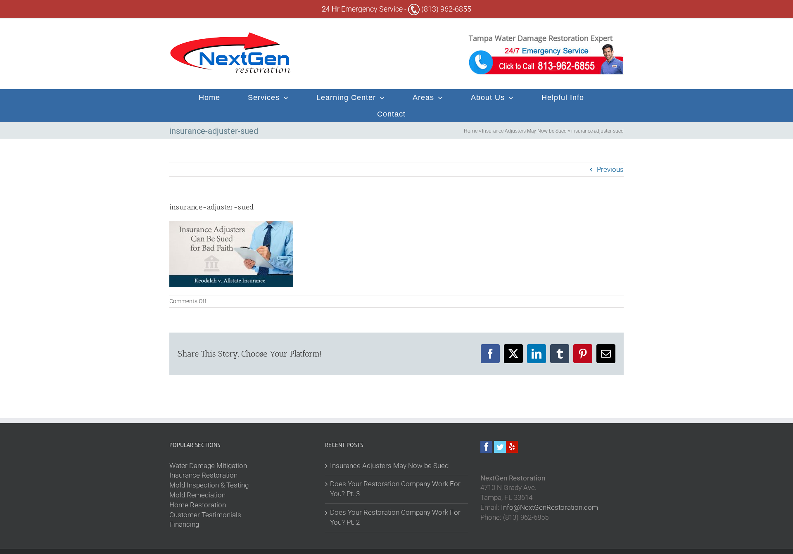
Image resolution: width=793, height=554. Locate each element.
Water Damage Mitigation (208, 465)
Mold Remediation (197, 495)
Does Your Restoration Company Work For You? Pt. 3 (395, 489)
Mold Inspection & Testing (209, 485)
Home (470, 131)
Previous (610, 169)
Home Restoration (197, 505)
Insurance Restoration (203, 475)
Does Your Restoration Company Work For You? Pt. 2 (395, 517)
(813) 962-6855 (445, 9)
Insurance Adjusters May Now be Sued (524, 131)
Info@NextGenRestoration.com (549, 507)
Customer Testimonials (205, 515)
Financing (184, 524)
